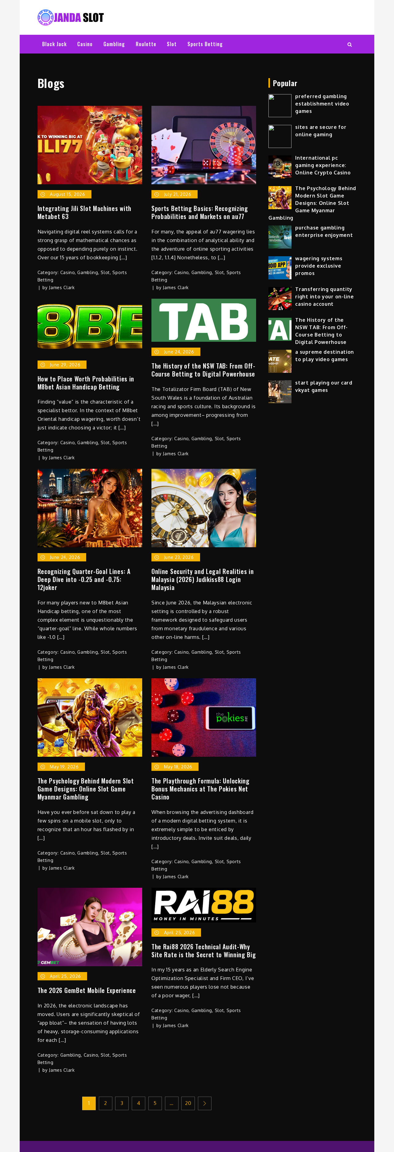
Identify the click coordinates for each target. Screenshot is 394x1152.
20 (188, 1103)
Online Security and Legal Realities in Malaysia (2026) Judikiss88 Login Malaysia (202, 579)
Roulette (146, 44)
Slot (172, 44)
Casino (85, 44)
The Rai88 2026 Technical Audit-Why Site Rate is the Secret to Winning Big (203, 951)
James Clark (62, 287)
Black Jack (54, 44)
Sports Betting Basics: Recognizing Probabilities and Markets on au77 (199, 212)
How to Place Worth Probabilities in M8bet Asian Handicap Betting (86, 383)
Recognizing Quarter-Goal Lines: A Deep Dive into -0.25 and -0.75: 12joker (84, 579)
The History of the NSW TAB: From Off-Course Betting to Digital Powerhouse (203, 370)
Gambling (114, 44)
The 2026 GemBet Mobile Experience (87, 990)
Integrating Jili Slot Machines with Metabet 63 (85, 212)
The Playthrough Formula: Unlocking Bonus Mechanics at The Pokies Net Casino (200, 789)
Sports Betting (205, 44)
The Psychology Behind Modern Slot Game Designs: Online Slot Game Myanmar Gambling (86, 789)
